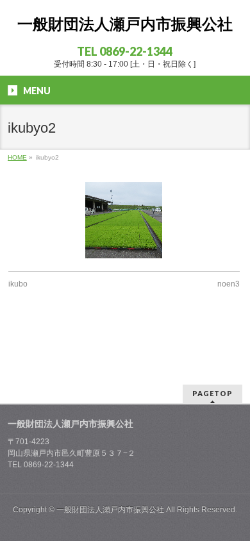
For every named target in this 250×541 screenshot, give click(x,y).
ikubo (18, 283)
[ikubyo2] (124, 220)
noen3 (228, 283)
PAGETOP (212, 393)
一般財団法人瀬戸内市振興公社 (125, 24)
